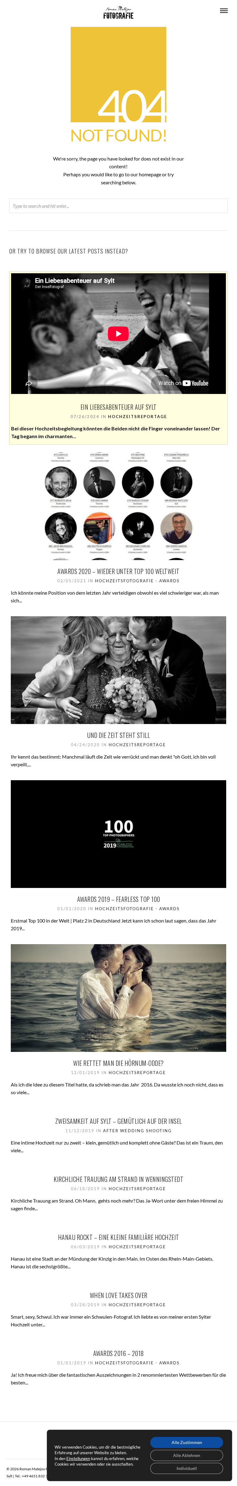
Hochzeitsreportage (137, 416)
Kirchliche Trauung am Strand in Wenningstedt (118, 1179)
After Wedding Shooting (137, 1130)
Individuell (187, 1468)
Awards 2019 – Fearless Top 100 (118, 899)
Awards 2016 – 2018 (118, 1353)
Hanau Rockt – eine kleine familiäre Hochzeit (118, 1237)
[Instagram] (28, 11)
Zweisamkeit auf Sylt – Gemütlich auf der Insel (118, 1121)
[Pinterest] (20, 11)
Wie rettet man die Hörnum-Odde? (118, 1063)
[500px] (36, 11)
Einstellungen (78, 1458)
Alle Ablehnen (186, 1455)
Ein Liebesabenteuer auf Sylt (119, 407)
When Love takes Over (119, 1295)
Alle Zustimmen (187, 1442)
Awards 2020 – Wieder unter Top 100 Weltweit (118, 571)
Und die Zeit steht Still (118, 735)
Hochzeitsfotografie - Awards (137, 580)
